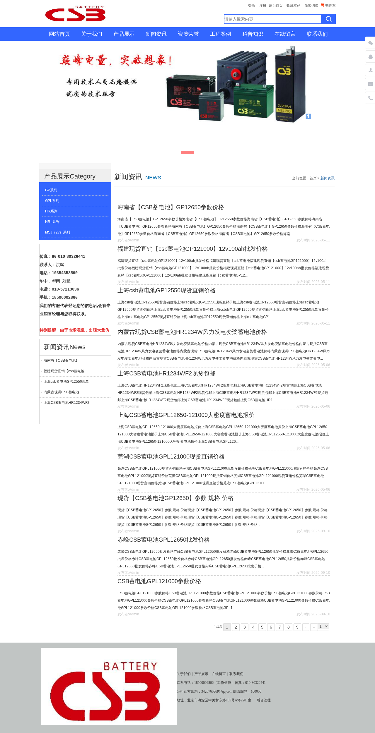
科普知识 (252, 34)
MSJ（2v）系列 (57, 232)
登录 (251, 6)
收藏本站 (294, 6)
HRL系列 (52, 222)
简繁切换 (311, 6)
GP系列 (51, 190)
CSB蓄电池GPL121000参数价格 (159, 581)
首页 (313, 178)
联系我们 (317, 34)
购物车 (330, 6)
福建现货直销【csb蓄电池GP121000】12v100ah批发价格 (67, 372)
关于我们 (91, 34)
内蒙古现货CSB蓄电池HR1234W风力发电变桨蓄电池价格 (68, 393)
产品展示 (123, 34)
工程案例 (220, 34)
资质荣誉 (188, 34)
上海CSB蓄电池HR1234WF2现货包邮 (66, 404)
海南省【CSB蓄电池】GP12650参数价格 (61, 362)
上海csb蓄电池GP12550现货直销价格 (66, 383)
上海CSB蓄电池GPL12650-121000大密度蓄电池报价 (186, 415)
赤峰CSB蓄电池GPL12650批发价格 (163, 539)
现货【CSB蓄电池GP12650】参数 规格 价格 (175, 498)
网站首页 (59, 34)
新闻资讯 (156, 34)
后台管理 (264, 700)
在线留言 (285, 34)
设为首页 (276, 6)
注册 (262, 6)
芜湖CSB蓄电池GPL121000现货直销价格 (171, 456)
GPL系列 (52, 201)
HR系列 (51, 211)
